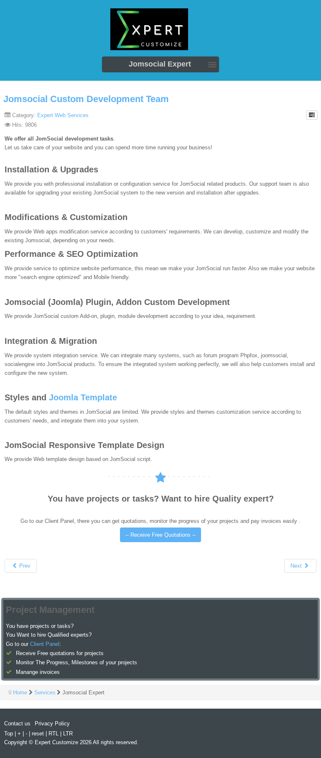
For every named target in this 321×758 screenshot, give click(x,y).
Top (8, 733)
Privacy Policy (52, 723)
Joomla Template (83, 397)
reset (38, 733)
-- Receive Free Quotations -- (160, 535)
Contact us (17, 723)
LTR (68, 733)
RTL (53, 733)
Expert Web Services (63, 115)
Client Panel (44, 644)
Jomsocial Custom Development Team (86, 99)
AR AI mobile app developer (160, 32)
